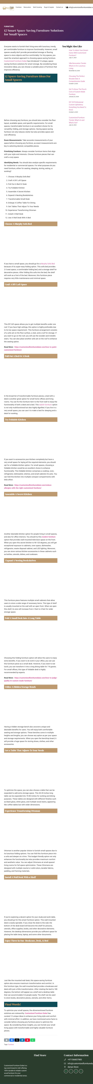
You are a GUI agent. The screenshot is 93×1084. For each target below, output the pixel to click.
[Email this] (6, 1040)
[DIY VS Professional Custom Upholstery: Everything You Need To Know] (65, 103)
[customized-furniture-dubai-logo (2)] (16, 1058)
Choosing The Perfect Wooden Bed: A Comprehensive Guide (77, 78)
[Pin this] (27, 1040)
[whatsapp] (89, 1074)
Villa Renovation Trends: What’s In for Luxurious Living (77, 65)
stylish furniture (45, 405)
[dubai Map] (46, 1069)
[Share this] (11, 1040)
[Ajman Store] (66, 1067)
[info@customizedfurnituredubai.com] (66, 1063)
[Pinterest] (76, 1071)
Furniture (9, 26)
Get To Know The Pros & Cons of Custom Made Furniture (77, 91)
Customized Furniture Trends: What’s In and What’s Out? (77, 120)
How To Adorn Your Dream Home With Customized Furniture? (78, 52)
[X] (71, 1071)
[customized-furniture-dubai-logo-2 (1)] (8, 8)
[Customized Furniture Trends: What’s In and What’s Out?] (65, 119)
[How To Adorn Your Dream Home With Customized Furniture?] (65, 51)
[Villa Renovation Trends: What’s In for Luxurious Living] (65, 64)
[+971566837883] (66, 1060)
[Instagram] (81, 1071)
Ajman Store (73, 1067)
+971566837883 (75, 1059)
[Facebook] (66, 1071)
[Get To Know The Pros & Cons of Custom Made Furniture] (65, 90)
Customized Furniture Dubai (15, 61)
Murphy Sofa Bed (48, 264)
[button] (22, 7)
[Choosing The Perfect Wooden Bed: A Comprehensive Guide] (65, 77)
